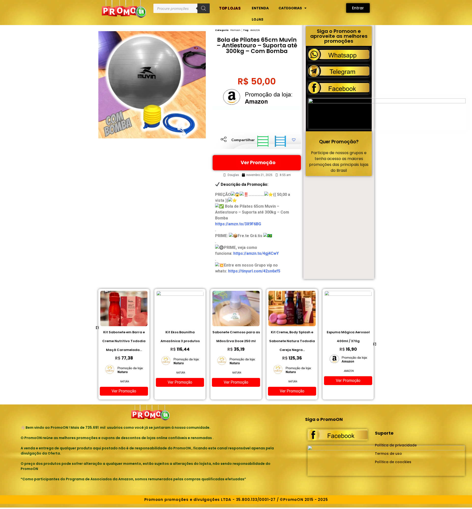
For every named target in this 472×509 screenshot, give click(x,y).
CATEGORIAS (290, 8)
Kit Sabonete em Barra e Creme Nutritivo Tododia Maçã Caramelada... (124, 341)
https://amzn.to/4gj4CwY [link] (256, 253)
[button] (262, 141)
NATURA (124, 381)
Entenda (260, 8)
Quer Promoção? (338, 141)
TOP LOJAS (230, 8)
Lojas (257, 19)
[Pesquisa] (203, 8)
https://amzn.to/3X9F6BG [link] (238, 224)
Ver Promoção (258, 162)
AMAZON (255, 30)
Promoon (235, 30)
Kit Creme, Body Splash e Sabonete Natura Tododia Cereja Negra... (292, 341)
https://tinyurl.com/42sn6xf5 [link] (254, 271)
